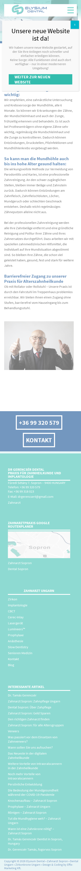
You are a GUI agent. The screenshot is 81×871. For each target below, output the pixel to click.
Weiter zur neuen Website (32, 79)
